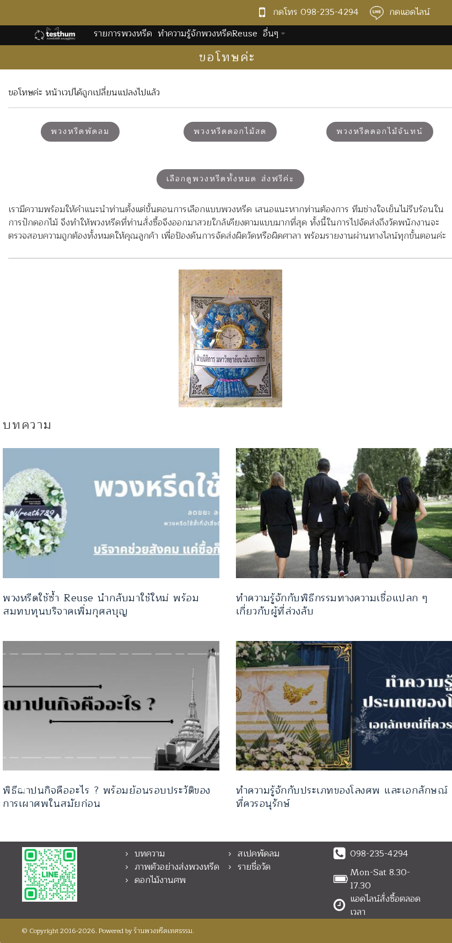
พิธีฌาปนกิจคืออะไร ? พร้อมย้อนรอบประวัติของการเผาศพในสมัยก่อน (107, 797)
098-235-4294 (379, 854)
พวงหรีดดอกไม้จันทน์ (379, 131)
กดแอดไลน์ (409, 12)
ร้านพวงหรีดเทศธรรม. (164, 930)
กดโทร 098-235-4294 (316, 12)
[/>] (111, 513)
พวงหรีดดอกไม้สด (230, 131)
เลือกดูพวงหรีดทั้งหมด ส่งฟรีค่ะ (230, 179)
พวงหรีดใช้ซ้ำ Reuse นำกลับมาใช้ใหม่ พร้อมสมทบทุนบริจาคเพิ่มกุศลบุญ (101, 604)
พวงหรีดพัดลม (80, 131)
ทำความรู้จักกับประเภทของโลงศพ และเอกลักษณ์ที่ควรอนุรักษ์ (342, 797)
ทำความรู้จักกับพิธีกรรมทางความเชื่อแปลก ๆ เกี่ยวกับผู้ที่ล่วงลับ (332, 604)
